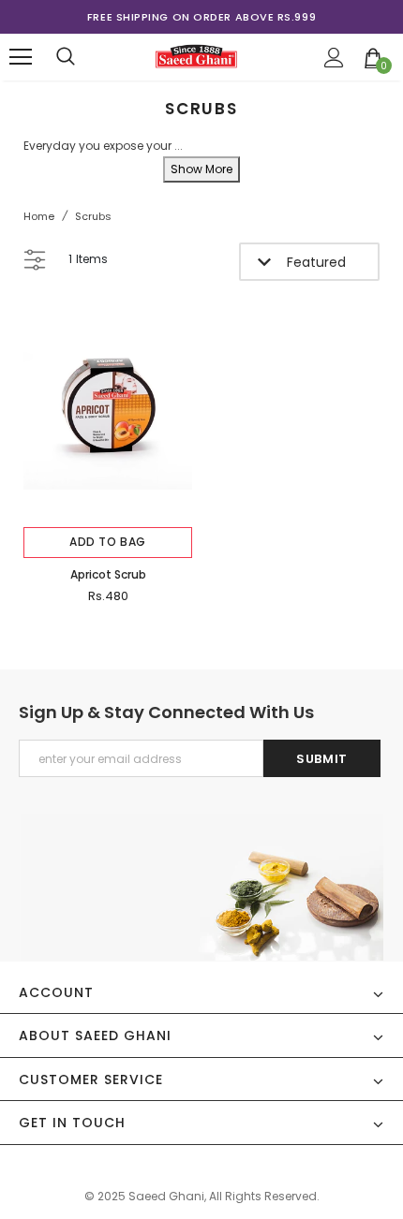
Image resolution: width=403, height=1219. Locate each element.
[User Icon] (334, 57)
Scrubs (93, 216)
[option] (201, 17)
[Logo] (196, 56)
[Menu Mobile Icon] (20, 57)
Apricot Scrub (108, 574)
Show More (201, 169)
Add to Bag (107, 542)
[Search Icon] (65, 57)
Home (38, 216)
